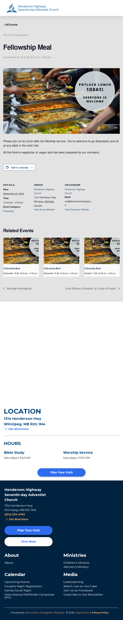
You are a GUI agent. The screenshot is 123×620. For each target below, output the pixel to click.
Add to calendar (20, 167)
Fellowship (8, 211)
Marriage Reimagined (19, 288)
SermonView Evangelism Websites (44, 612)
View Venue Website (44, 209)
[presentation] (21, 251)
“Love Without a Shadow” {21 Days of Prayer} (91, 288)
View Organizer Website (77, 209)
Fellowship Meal (11, 268)
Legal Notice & (91, 612)
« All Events (10, 24)
